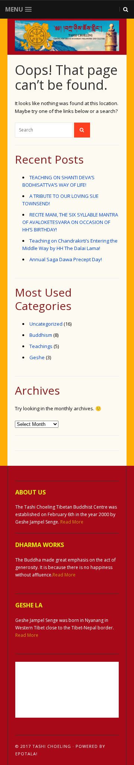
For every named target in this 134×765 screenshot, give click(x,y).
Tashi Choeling (51, 746)
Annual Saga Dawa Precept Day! (65, 259)
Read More (71, 522)
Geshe (37, 357)
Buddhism (40, 335)
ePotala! (26, 753)
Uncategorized (46, 323)
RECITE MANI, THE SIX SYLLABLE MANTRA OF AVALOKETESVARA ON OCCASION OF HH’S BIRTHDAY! (70, 222)
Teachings (40, 346)
